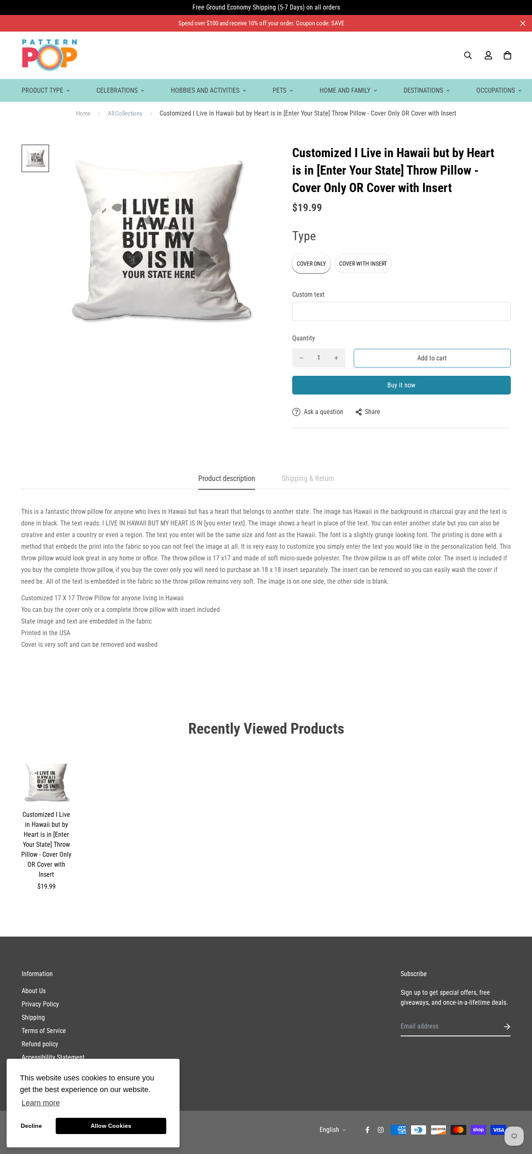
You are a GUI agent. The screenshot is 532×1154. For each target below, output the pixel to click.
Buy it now (401, 385)
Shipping (33, 1017)
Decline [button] (31, 1125)
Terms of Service (44, 1031)
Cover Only (311, 263)
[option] (35, 160)
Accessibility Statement (53, 1057)
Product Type (42, 90)
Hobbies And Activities (205, 90)
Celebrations (117, 90)
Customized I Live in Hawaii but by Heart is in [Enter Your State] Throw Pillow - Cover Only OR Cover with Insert (46, 844)
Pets (279, 90)
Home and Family (345, 90)
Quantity (303, 338)
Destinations (423, 90)
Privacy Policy (40, 1004)
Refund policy (40, 1044)
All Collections (125, 113)
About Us (34, 991)
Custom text (308, 294)
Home (83, 113)
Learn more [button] (41, 1103)
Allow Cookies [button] (111, 1125)
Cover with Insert (363, 263)
